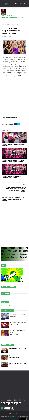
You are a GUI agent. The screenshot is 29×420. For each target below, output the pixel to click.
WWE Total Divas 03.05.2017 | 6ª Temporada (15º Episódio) (11, 176)
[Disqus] (14, 223)
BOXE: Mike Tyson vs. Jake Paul (17, 348)
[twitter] (13, 413)
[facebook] (10, 413)
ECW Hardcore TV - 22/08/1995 (18, 322)
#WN (7, 23)
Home (3, 23)
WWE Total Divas (13, 23)
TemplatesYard (13, 416)
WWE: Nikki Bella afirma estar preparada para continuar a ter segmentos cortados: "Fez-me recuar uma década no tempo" (14, 18)
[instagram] (16, 413)
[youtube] (19, 413)
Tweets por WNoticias (7, 306)
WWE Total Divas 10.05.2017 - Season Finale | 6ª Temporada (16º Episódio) (13, 160)
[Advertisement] (14, 378)
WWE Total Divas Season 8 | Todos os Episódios (13, 144)
